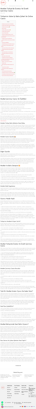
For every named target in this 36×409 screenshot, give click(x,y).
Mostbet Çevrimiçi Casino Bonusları (7, 38)
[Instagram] (2, 407)
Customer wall (9, 395)
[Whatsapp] (2, 405)
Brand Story (9, 389)
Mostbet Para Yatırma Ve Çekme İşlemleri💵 (8, 72)
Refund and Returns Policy (25, 392)
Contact (23, 394)
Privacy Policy (24, 387)
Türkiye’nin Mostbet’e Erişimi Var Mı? (7, 34)
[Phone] (2, 402)
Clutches (15, 387)
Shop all (8, 391)
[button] (32, 1)
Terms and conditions (25, 389)
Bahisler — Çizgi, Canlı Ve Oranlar (7, 61)
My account (9, 397)
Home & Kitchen (17, 389)
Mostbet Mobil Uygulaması (6, 31)
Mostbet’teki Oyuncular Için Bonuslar (7, 57)
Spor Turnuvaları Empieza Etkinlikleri (7, 75)
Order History (16, 393)
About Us (8, 387)
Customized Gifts (17, 391)
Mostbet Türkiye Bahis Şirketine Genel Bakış (8, 25)
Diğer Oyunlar (4, 28)
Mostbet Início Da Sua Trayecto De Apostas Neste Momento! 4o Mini (6, 376)
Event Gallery (9, 393)
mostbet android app (3, 120)
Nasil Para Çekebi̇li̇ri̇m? (5, 42)
